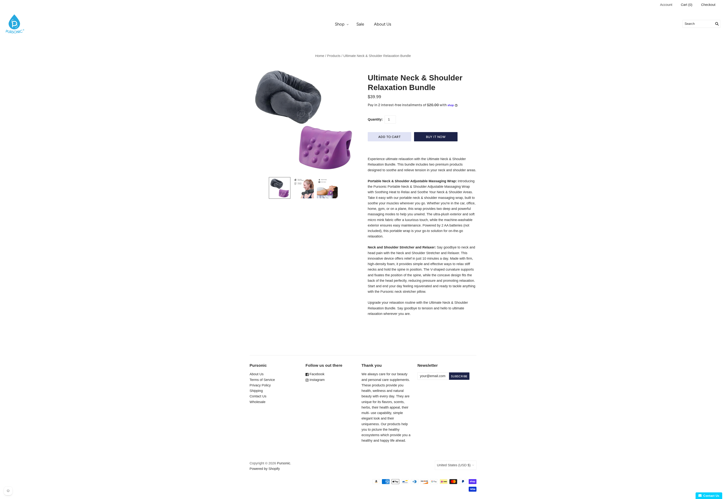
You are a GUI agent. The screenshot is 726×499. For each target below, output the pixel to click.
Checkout (708, 5)
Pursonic (283, 463)
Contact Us (258, 396)
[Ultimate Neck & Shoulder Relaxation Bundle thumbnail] (279, 188)
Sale (360, 24)
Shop (339, 24)
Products (334, 56)
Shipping (256, 391)
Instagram (317, 380)
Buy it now (436, 137)
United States (454, 465)
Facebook (316, 374)
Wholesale (257, 402)
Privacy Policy (260, 385)
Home (319, 56)
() (686, 5)
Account (666, 5)
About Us (382, 24)
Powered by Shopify (265, 469)
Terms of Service (262, 380)
